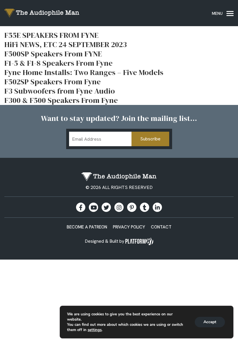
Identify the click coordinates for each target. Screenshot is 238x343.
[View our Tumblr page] (144, 207)
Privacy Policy (129, 227)
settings (95, 330)
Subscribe (150, 139)
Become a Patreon (87, 227)
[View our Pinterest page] (131, 207)
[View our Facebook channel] (93, 207)
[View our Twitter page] (106, 207)
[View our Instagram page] (119, 207)
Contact (161, 227)
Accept (209, 322)
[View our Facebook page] (80, 207)
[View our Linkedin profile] (157, 207)
